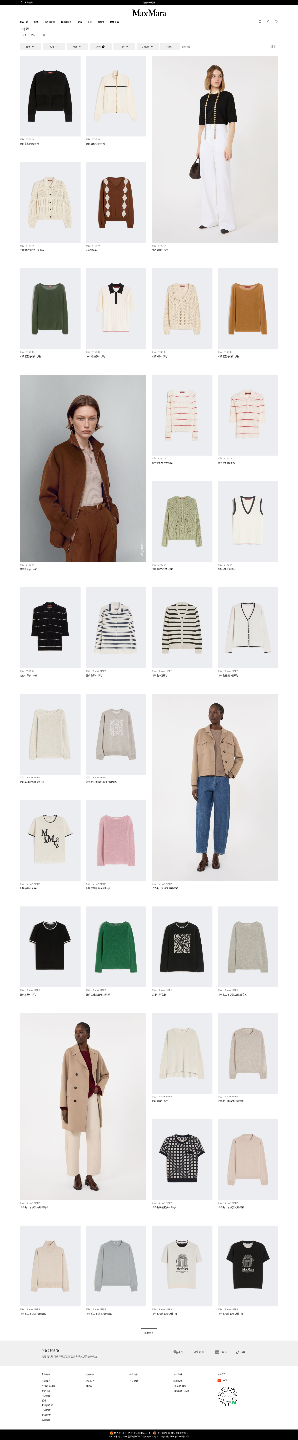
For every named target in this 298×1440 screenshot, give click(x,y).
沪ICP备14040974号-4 (139, 1433)
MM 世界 (114, 22)
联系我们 (46, 1381)
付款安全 (46, 1396)
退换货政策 (47, 1405)
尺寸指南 (134, 1381)
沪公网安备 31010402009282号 (172, 1433)
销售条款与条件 (181, 1391)
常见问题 (46, 1391)
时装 (36, 22)
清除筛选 (186, 46)
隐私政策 (177, 1381)
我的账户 (90, 1381)
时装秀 (101, 22)
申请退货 (46, 1415)
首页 (24, 34)
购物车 (89, 1386)
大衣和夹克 (49, 22)
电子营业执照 (120, 1433)
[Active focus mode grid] (271, 47)
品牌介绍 (46, 1420)
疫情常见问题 (48, 1386)
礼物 (90, 22)
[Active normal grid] (276, 47)
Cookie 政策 (179, 1386)
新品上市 (24, 22)
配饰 (80, 22)
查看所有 (149, 1332)
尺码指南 (46, 1410)
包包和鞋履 (66, 22)
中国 (225, 1380)
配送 (44, 1400)
